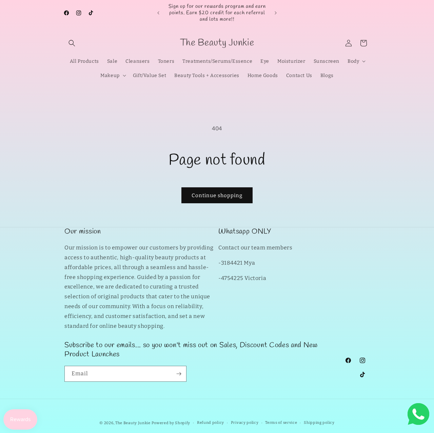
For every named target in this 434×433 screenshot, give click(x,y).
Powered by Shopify (171, 423)
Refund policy (210, 422)
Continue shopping (217, 195)
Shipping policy (319, 422)
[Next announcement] (275, 12)
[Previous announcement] (158, 12)
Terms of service (281, 422)
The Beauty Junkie (133, 423)
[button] (71, 43)
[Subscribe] (178, 374)
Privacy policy (245, 422)
